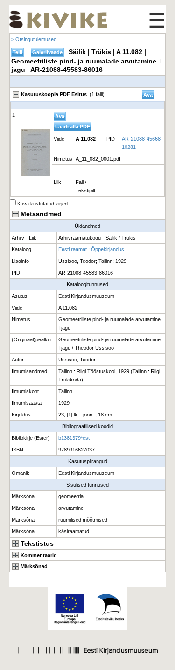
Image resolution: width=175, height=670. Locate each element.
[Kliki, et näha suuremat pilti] (35, 152)
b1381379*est (74, 438)
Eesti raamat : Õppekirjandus (91, 249)
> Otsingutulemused (33, 39)
